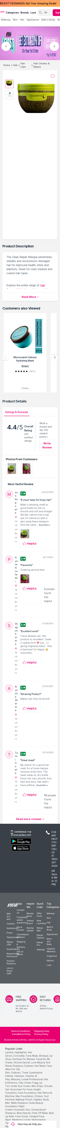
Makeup (51, 913)
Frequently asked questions (22, 920)
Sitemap (41, 949)
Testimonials (13, 937)
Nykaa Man (40, 929)
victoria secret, (22, 1062)
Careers (11, 923)
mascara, (16, 1079)
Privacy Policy (41, 1034)
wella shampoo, (19, 1102)
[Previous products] (5, 357)
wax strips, (37, 1086)
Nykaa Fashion (40, 936)
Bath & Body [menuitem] (48, 19)
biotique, (44, 1055)
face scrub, (21, 1116)
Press (9, 932)
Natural (50, 960)
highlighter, (21, 1052)
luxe (33, 12)
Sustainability (13, 949)
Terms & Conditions (20, 1031)
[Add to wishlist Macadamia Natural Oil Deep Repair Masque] (53, 76)
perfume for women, (23, 1059)
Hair (15, 65)
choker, (38, 1096)
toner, (25, 1072)
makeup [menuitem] (5, 19)
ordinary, (16, 1072)
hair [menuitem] (22, 19)
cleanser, (19, 1075)
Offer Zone (39, 914)
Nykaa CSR (10, 943)
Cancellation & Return (23, 935)
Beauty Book (30, 914)
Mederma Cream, (21, 1119)
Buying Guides (30, 929)
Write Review (47, 445)
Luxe (49, 965)
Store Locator (20, 928)
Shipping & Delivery (21, 944)
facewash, (19, 1109)
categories (12, 12)
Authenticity (12, 928)
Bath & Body (50, 928)
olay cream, (25, 1082)
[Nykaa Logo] (2, 11)
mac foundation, (25, 1096)
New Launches (41, 922)
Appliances (52, 934)
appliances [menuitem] (33, 19)
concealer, (19, 1055)
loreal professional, (32, 1079)
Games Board (30, 922)
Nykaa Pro (40, 943)
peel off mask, (40, 1112)
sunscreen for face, (21, 1089)
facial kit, (41, 1059)
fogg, (35, 1082)
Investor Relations (11, 962)
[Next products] (54, 357)
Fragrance (52, 956)
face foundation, (27, 1092)
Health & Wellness (51, 950)
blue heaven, (24, 1112)
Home (6, 65)
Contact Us (20, 911)
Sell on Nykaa (20, 953)
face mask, (32, 1055)
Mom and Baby (49, 941)
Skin (49, 918)
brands (24, 12)
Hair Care (23, 65)
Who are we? (9, 916)
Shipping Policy (41, 1031)
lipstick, (9, 1052)
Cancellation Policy (21, 1034)
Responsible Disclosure (13, 955)
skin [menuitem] (15, 19)
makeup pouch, (24, 1099)
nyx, (28, 1109)
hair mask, (40, 1065)
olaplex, (38, 1099)
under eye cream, (21, 1086)
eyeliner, (29, 1065)
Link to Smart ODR (10, 971)
